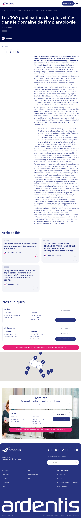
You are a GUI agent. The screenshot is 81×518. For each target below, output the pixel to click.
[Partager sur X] (18, 52)
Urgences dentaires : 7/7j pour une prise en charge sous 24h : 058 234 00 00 (41, 347)
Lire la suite (35, 256)
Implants (4, 30)
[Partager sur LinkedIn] (11, 52)
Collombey (9, 328)
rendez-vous (67, 3)
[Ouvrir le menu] (77, 3)
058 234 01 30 (66, 334)
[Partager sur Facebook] (4, 52)
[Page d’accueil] (8, 3)
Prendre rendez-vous (65, 320)
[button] (41, 371)
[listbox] (40, 405)
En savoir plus (66, 310)
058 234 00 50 (66, 315)
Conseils (6, 240)
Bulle (7, 309)
